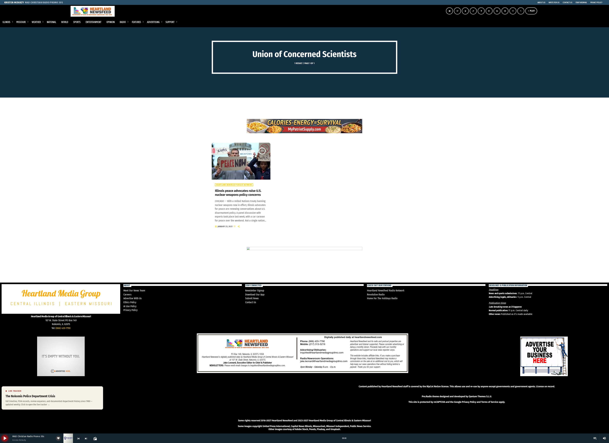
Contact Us (250, 302)
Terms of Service (489, 402)
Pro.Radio (427, 396)
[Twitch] (457, 10)
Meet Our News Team (134, 290)
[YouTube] (449, 10)
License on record (545, 386)
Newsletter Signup (254, 290)
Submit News (252, 298)
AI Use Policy (129, 306)
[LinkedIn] (497, 10)
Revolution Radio (376, 294)
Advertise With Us (132, 298)
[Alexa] (512, 10)
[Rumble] (489, 10)
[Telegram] (481, 10)
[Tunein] (465, 10)
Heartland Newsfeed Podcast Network (234, 185)
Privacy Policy (130, 310)
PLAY (531, 11)
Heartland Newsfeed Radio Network (385, 290)
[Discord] (504, 10)
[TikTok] (473, 10)
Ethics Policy (129, 302)
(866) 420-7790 (63, 328)
